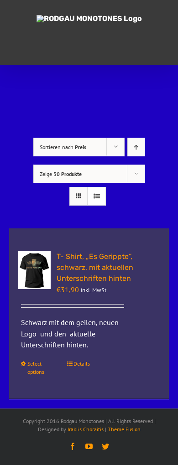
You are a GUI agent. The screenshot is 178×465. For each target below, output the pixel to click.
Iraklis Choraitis (86, 429)
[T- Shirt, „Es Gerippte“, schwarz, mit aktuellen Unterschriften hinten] (34, 270)
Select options (35, 367)
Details (81, 363)
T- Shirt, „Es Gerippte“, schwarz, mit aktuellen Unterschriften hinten (95, 267)
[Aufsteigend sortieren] (136, 147)
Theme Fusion (124, 429)
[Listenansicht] (96, 196)
